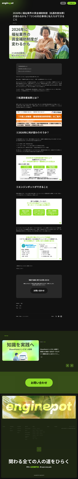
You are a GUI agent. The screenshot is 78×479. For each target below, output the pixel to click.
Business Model (27, 432)
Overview (11, 430)
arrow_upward (39, 449)
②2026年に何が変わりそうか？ (24, 68)
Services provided (27, 428)
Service (26, 426)
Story (20, 316)
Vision (11, 428)
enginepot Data (27, 434)
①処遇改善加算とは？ (23, 66)
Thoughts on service (27, 437)
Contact (55, 426)
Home (17, 316)
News (48, 426)
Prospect (19, 426)
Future (26, 439)
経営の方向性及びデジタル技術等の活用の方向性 (68, 428)
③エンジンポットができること (24, 71)
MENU (63, 3)
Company (12, 426)
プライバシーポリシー (72, 426)
